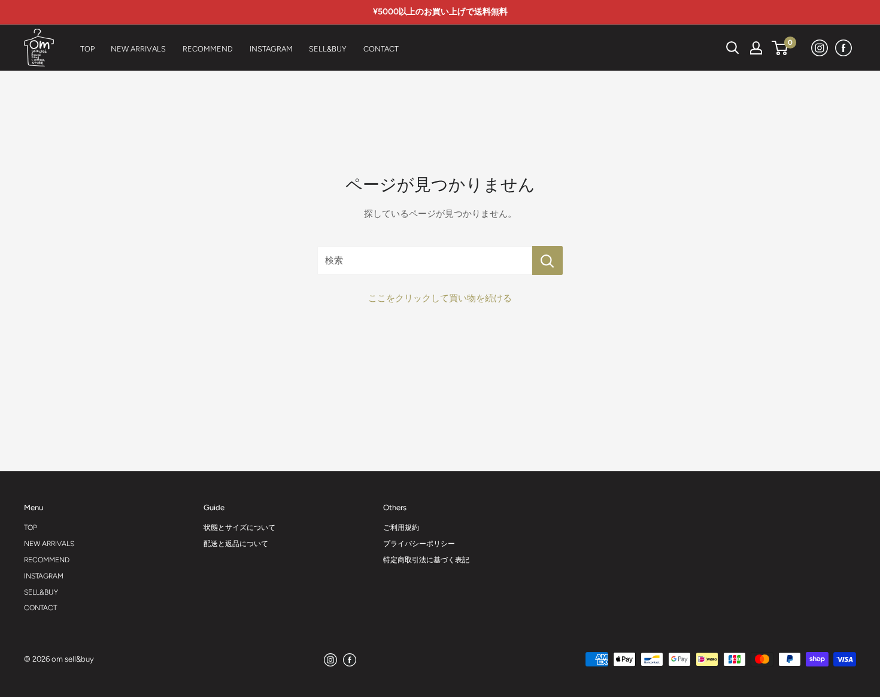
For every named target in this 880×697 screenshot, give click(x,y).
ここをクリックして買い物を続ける (440, 298)
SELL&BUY (41, 592)
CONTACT (40, 608)
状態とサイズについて (239, 527)
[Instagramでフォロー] (820, 47)
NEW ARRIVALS (49, 544)
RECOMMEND (46, 560)
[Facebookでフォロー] (844, 47)
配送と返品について (236, 544)
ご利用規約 (401, 527)
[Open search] (732, 47)
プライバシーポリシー (419, 544)
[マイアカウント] (756, 47)
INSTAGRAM (43, 576)
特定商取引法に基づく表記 (426, 560)
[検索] (703, 48)
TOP (30, 527)
